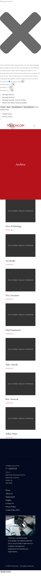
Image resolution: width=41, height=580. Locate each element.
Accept (3, 107)
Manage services (8, 97)
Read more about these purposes (14, 103)
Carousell (10, 230)
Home (8, 490)
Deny (8, 107)
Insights (8, 500)
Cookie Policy (7, 114)
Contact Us (10, 503)
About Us (9, 493)
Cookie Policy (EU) (13, 510)
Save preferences (29, 107)
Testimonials (10, 497)
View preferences (17, 107)
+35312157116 (12, 468)
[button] (20, 33)
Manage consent (5, 571)
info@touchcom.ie (12, 466)
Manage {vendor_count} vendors (14, 100)
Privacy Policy (7, 117)
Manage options (8, 95)
